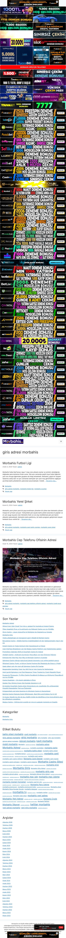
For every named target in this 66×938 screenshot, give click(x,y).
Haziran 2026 (7, 828)
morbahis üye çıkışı (21, 801)
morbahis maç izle (29, 777)
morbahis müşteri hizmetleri (14, 782)
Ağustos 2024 (7, 860)
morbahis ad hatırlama (30, 744)
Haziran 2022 (7, 910)
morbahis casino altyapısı (11, 762)
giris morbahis (42, 738)
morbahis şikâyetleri (25, 805)
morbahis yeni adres (38, 795)
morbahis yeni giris (28, 799)
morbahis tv (20, 792)
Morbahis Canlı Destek (33, 759)
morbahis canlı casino (35, 756)
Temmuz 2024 (8, 863)
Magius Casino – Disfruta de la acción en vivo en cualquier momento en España (30, 702)
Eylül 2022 (6, 901)
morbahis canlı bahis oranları (30, 527)
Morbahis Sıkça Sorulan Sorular (13, 789)
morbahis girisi (52, 765)
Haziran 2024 (7, 866)
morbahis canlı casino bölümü (13, 759)
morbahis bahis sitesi (33, 751)
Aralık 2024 (6, 848)
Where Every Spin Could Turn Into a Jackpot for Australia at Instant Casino (28, 626)
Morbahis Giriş (8, 635)
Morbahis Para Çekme (39, 785)
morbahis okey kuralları (48, 782)
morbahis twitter (42, 792)
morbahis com (19, 765)
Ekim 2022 (6, 898)
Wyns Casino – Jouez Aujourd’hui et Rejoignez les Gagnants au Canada (27, 632)
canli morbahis (30, 734)
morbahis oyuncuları (7, 785)
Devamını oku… (51, 481)
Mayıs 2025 (7, 840)
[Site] (33, 112)
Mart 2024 (6, 875)
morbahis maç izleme (49, 777)
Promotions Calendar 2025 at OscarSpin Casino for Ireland (23, 652)
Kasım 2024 (7, 851)
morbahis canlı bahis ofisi (8, 756)
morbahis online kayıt (58, 782)
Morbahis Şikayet (11, 804)
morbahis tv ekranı (32, 792)
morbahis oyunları (40, 489)
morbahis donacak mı (42, 808)
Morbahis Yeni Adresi (13, 799)
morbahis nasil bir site (34, 782)
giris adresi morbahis (12, 489)
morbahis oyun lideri (25, 785)
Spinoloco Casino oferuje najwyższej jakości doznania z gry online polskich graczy (31, 660)
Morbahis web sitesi (20, 796)
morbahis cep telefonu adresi (9, 765)
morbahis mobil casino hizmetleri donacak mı (34, 779)
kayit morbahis (44, 741)
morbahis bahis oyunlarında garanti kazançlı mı (13, 751)
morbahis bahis (51, 748)
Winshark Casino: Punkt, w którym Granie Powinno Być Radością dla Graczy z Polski (32, 663)
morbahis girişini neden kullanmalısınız (11, 771)
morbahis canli (51, 753)
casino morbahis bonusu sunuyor (55, 734)
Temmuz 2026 (8, 825)
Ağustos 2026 (7, 822)
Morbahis (8, 486)
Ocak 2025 (6, 845)
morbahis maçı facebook (8, 779)
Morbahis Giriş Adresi (38, 768)
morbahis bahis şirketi (50, 751)
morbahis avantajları (37, 748)
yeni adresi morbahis (11, 808)
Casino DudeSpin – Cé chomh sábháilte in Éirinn (19, 680)
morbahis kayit (6, 777)
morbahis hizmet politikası (56, 774)
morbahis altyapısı (25, 748)
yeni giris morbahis (29, 808)
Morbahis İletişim (43, 801)
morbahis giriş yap (45, 771)
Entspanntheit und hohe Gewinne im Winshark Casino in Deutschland (26, 691)
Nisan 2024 (7, 872)
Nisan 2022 (6, 915)
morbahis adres (42, 744)
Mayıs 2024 (7, 869)
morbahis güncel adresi (24, 774)
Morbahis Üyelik (50, 799)
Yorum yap (8, 491)
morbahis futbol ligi (26, 489)
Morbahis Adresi (8, 623)
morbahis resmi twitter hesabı (43, 787)
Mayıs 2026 (7, 831)
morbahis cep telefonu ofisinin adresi (33, 603)
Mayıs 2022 (7, 913)
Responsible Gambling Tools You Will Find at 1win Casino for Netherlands (28, 669)
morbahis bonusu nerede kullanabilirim (35, 754)
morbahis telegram (31, 789)
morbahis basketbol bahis (8, 754)
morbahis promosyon (10, 787)
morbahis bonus (20, 754)
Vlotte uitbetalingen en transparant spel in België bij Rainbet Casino (26, 638)
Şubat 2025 (7, 843)
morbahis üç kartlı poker (31, 801)
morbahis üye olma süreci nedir (9, 801)
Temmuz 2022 (7, 907)
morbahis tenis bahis (7, 792)
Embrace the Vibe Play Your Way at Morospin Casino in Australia (25, 658)
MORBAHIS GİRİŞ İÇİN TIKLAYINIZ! (33, 67)
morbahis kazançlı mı (14, 777)
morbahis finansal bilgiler (39, 765)
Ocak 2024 (6, 880)
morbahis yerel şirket (48, 527)
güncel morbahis (27, 741)
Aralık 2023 (6, 883)
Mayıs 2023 (7, 889)
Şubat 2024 (7, 878)
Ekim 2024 (6, 854)
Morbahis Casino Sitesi (50, 761)
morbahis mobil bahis (18, 779)
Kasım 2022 (7, 895)
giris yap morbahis (54, 738)
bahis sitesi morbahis (13, 734)
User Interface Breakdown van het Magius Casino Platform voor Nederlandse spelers (32, 649)
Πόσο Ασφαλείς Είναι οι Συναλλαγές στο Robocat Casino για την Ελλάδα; (28, 629)
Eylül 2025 (6, 834)
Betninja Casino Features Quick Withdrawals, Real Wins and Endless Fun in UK (30, 694)
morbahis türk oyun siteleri (54, 792)
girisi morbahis (29, 737)
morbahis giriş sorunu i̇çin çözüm (27, 771)
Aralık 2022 (6, 892)
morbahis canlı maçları (51, 759)
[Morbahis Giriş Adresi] (13, 441)
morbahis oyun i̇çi (16, 785)
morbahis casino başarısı (28, 762)
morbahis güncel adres (10, 774)
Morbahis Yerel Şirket (17, 501)
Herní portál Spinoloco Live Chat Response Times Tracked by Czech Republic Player (32, 672)
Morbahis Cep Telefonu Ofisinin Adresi (29, 540)
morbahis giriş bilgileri (51, 768)
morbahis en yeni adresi (28, 765)
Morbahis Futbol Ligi (17, 463)
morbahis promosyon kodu (27, 787)
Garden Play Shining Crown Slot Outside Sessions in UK (22, 683)
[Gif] (33, 184)
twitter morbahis (40, 804)
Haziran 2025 (7, 837)
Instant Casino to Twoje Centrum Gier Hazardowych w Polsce (24, 646)
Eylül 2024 (6, 857)
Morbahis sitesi (56, 787)
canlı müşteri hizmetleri (42, 734)
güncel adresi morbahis (10, 741)
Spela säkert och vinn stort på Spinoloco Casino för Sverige (23, 666)
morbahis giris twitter (7, 768)
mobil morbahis (10, 744)
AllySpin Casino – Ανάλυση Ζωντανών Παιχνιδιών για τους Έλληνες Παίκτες (29, 655)
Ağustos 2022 (7, 904)
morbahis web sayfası (7, 796)
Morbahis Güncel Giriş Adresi (40, 774)
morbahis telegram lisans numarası (45, 789)
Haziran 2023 (7, 886)
